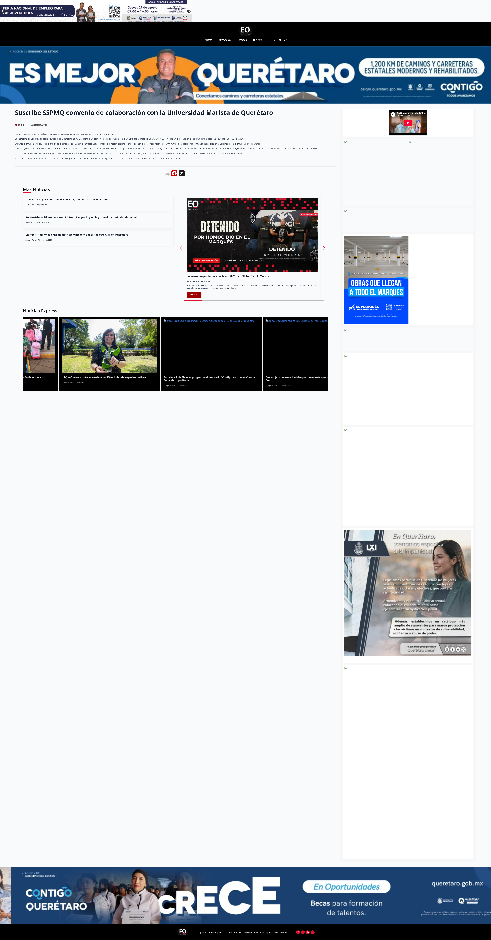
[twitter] (274, 40)
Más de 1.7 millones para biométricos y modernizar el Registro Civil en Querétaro (76, 234)
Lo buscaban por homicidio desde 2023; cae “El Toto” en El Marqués (67, 199)
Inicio (208, 40)
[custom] (280, 40)
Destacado (225, 40)
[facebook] (269, 40)
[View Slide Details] (421, 593)
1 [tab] (406, 659)
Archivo (257, 40)
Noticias (242, 40)
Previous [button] (3, 11)
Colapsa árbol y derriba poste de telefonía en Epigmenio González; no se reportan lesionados (176, 379)
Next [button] (189, 11)
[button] (324, 248)
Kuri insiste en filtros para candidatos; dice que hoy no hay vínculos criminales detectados (82, 217)
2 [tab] (409, 659)
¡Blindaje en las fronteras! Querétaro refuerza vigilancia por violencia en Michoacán (278, 379)
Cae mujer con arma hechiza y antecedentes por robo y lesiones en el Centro (72, 379)
